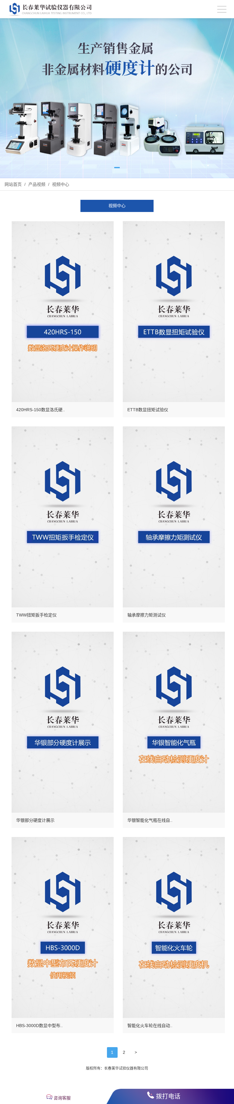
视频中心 (60, 184)
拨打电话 (168, 1096)
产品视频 (37, 184)
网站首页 (13, 184)
